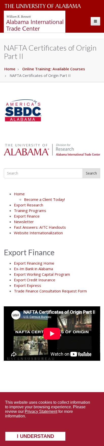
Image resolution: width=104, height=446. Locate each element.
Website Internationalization (38, 232)
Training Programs (30, 210)
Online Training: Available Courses (53, 68)
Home (9, 68)
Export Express (27, 285)
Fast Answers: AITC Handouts (40, 227)
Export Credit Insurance (34, 279)
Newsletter (24, 221)
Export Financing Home (34, 263)
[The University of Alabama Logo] (44, 6)
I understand (35, 436)
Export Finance (27, 216)
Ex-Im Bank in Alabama (33, 268)
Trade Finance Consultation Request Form (50, 290)
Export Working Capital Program (42, 274)
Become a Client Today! (44, 199)
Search (91, 173)
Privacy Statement (41, 411)
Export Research (28, 204)
